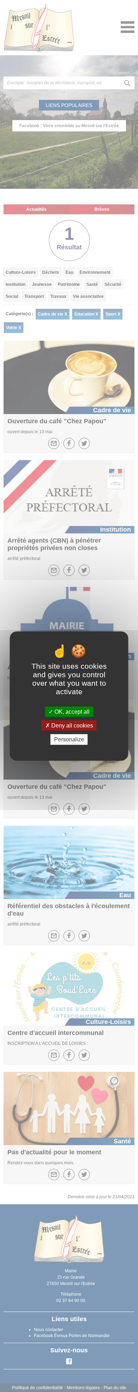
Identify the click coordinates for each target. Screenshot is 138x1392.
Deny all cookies (71, 726)
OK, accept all (71, 712)
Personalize (69, 739)
